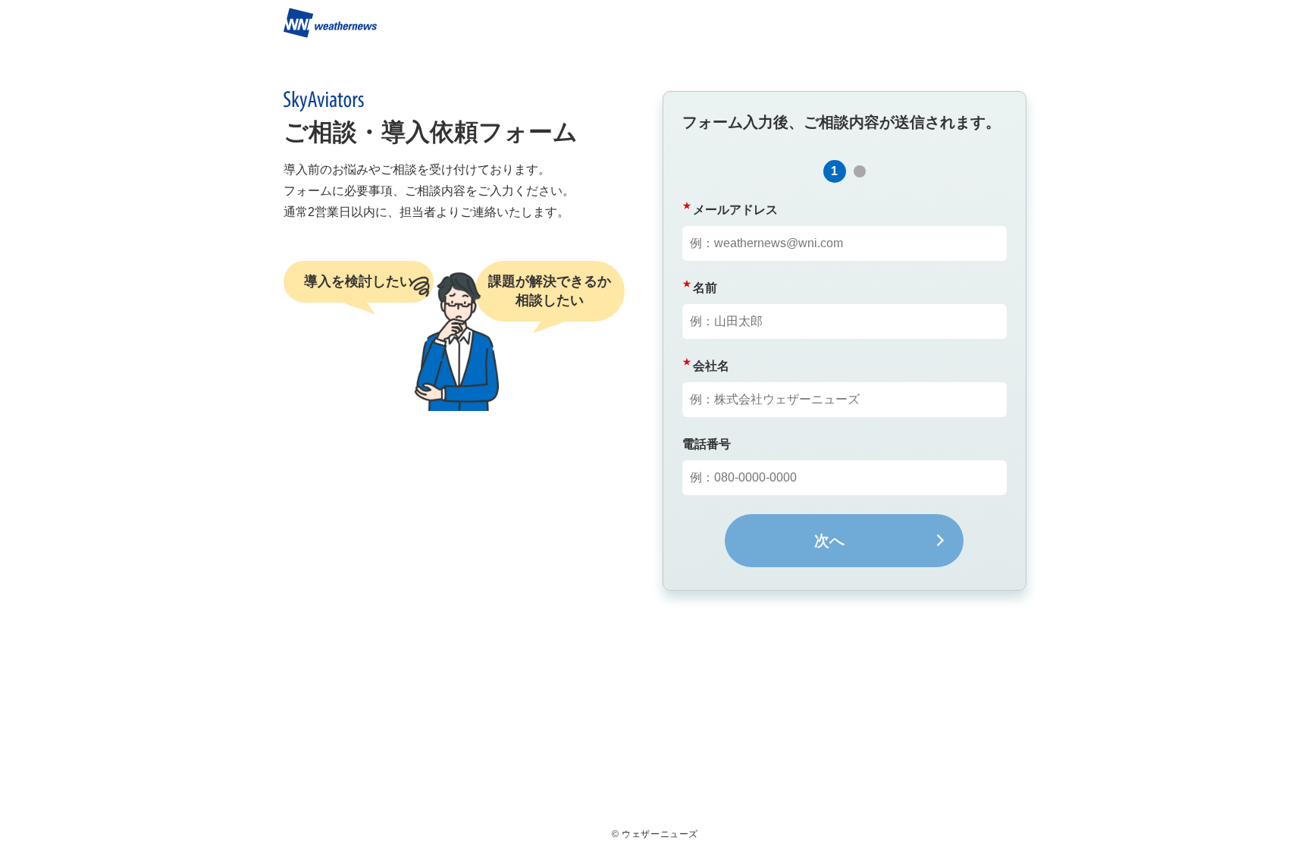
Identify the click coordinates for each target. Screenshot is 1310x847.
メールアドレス (735, 209)
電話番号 (706, 444)
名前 (705, 287)
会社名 (711, 365)
